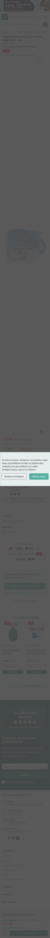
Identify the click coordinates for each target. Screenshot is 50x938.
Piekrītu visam (39, 476)
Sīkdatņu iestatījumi (14, 476)
